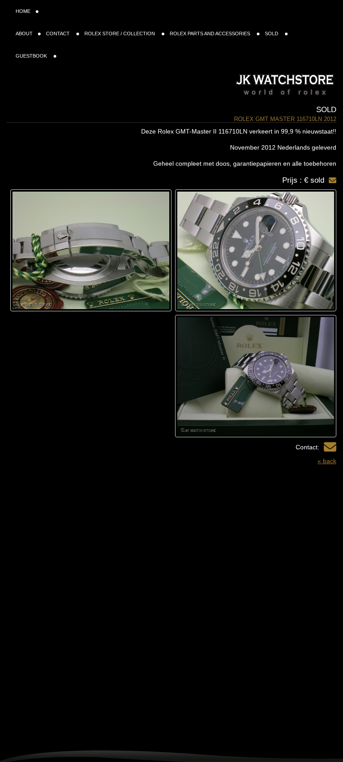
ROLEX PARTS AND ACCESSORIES (210, 33)
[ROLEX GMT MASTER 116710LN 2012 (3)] (255, 376)
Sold (326, 109)
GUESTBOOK (32, 56)
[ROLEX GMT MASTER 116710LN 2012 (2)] (91, 250)
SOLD (272, 33)
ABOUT (24, 33)
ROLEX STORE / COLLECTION (120, 33)
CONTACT (58, 33)
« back (327, 461)
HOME (23, 11)
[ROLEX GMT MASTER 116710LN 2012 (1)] (255, 250)
